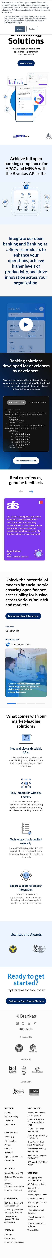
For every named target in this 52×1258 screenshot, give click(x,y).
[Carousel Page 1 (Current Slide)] (11, 703)
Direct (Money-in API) (13, 1173)
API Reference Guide (36, 1184)
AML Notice (32, 1206)
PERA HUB (9, 1137)
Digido (7, 1144)
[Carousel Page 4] (40, 703)
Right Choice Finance (13, 1156)
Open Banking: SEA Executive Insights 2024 (35, 1122)
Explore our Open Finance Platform (26, 1001)
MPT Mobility (10, 1141)
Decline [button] (32, 29)
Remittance (9, 1124)
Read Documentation (26, 460)
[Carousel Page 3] (31, 703)
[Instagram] (29, 1023)
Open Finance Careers (14, 1242)
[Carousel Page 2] (21, 703)
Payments (8, 1120)
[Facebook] (23, 1023)
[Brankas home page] (26, 1016)
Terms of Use (33, 1230)
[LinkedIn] (17, 1023)
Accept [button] (19, 29)
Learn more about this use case (23, 616)
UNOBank (8, 1152)
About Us (8, 1234)
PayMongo (9, 1160)
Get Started (26, 63)
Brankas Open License (37, 1202)
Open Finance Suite (13, 1190)
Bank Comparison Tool (37, 1194)
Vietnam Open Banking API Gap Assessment (11, 1219)
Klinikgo (8, 1148)
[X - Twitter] (34, 1023)
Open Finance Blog (35, 1198)
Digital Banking (11, 1116)
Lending (8, 1112)
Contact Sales (10, 1238)
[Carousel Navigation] (26, 491)
